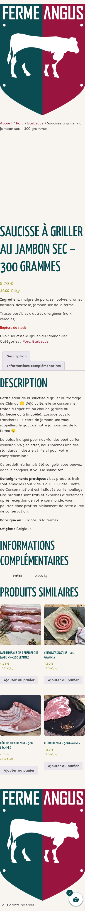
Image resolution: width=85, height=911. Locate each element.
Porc (20, 123)
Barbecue (35, 123)
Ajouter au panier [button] (19, 680)
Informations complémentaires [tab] (33, 366)
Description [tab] (16, 356)
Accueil (6, 123)
